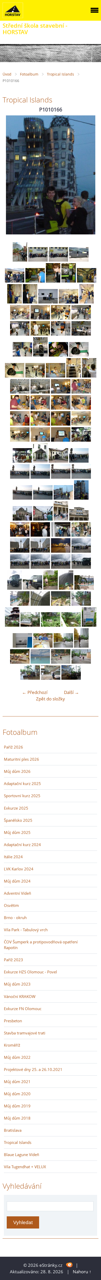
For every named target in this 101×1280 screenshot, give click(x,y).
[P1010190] (60, 604)
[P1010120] (68, 302)
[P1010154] (81, 440)
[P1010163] (22, 498)
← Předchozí (34, 692)
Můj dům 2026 (17, 771)
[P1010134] (14, 376)
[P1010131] (40, 355)
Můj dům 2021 (17, 1081)
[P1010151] (20, 440)
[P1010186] (66, 588)
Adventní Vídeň (17, 893)
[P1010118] (30, 302)
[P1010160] (40, 477)
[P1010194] (50, 625)
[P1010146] (81, 408)
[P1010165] (63, 498)
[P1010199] (63, 646)
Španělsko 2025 (18, 820)
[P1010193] (30, 625)
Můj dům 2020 (17, 1093)
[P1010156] (40, 461)
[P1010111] (79, 260)
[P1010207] (71, 678)
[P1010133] (79, 355)
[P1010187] (84, 588)
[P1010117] (14, 302)
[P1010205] (30, 678)
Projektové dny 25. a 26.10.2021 (33, 1069)
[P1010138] (89, 376)
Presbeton (13, 1020)
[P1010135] (35, 376)
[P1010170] (79, 519)
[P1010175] (20, 551)
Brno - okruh (15, 917)
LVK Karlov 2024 (18, 868)
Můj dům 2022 (17, 1057)
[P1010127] (40, 334)
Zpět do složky (50, 699)
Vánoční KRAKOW (19, 996)
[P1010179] (20, 567)
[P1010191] (81, 604)
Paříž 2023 (13, 959)
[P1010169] (61, 519)
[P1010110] (58, 260)
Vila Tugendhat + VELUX (25, 1166)
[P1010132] (58, 355)
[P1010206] (50, 678)
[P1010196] (89, 625)
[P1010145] (60, 408)
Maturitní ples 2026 (21, 759)
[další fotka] (90, 174)
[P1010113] (35, 281)
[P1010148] (40, 424)
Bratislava (12, 1130)
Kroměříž (12, 1045)
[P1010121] (86, 302)
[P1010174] (81, 535)
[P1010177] (60, 551)
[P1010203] (60, 662)
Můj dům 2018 (17, 1118)
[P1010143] (20, 408)
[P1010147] (20, 424)
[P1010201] (20, 662)
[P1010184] (32, 588)
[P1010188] (20, 604)
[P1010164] (43, 498)
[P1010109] (38, 260)
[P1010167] (22, 519)
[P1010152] (40, 440)
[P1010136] (55, 376)
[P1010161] (60, 477)
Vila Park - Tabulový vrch (26, 929)
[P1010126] (20, 334)
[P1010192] (12, 625)
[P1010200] (81, 646)
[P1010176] (40, 551)
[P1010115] (68, 281)
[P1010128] (60, 334)
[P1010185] (50, 588)
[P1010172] (40, 535)
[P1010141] (60, 392)
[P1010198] (43, 646)
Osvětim (11, 905)
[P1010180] (40, 567)
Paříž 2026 (13, 747)
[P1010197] (22, 646)
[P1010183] (14, 588)
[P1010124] (60, 318)
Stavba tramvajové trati (24, 1032)
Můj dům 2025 (17, 832)
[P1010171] (20, 535)
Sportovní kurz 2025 (22, 795)
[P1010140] (40, 392)
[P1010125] (81, 318)
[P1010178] (81, 551)
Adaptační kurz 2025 (22, 783)
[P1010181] (60, 567)
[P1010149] (60, 424)
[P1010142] (81, 392)
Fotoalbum (29, 74)
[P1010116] (86, 281)
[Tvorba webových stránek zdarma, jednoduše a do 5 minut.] (69, 1264)
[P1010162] (81, 477)
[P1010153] (60, 440)
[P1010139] (20, 392)
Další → (71, 692)
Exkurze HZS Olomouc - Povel (30, 971)
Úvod (7, 74)
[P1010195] (71, 625)
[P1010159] (20, 477)
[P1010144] (40, 408)
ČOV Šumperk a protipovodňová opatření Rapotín (41, 944)
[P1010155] (22, 461)
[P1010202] (40, 662)
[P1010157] (58, 461)
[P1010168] (43, 519)
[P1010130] (22, 355)
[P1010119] (48, 302)
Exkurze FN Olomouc (22, 1008)
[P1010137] (73, 376)
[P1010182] (81, 567)
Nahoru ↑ (82, 1272)
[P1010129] (81, 334)
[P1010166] (81, 498)
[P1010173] (60, 535)
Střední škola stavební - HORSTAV (35, 28)
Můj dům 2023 (17, 984)
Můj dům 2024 (17, 881)
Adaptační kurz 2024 (22, 844)
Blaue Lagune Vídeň (21, 1154)
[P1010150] (81, 424)
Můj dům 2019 (17, 1105)
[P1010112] (14, 281)
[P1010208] (20, 260)
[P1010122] (20, 318)
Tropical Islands (60, 74)
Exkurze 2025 (16, 808)
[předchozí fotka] (11, 174)
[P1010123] (40, 318)
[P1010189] (40, 604)
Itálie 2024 (13, 856)
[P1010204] (81, 662)
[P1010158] (79, 461)
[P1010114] (53, 281)
